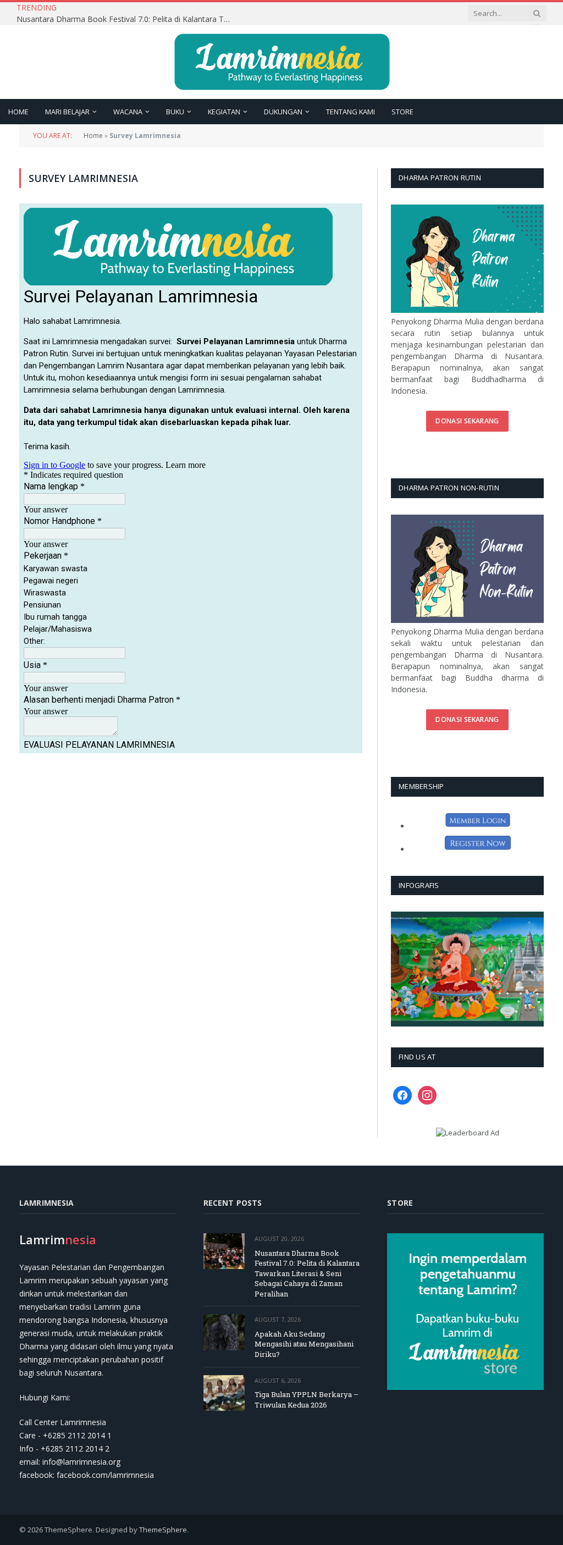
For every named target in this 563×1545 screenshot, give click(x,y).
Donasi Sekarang (467, 421)
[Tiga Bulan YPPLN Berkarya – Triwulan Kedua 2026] (224, 1393)
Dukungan (283, 112)
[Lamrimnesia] (282, 62)
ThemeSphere (163, 1530)
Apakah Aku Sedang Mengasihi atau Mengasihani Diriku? (176, 14)
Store (402, 112)
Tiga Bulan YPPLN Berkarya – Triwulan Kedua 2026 (306, 1399)
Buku (175, 112)
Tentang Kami (350, 112)
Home (18, 112)
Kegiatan (224, 112)
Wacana (127, 112)
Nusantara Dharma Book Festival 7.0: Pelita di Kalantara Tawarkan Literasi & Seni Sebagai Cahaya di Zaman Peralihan (307, 1273)
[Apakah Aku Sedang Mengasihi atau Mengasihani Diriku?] (224, 1332)
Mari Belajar (67, 112)
